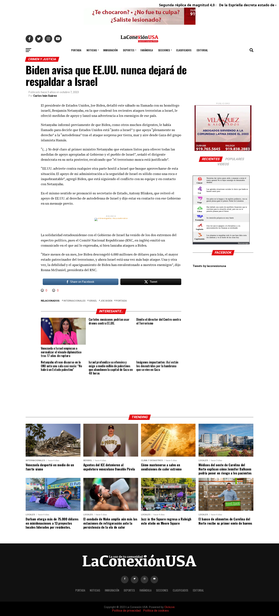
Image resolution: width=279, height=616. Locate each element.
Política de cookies (156, 610)
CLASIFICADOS (183, 50)
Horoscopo (243, 243)
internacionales (74, 301)
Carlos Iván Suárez (45, 95)
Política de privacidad (126, 610)
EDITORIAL (202, 50)
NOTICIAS (92, 50)
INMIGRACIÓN (110, 50)
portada (121, 301)
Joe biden (106, 301)
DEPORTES (128, 50)
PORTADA (76, 50)
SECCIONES (164, 50)
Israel (93, 301)
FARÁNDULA (146, 50)
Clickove (169, 607)
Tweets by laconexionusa (209, 266)
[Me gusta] (43, 290)
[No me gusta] (54, 290)
